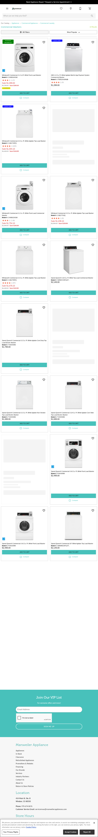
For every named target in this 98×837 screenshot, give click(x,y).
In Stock (19, 754)
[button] (7, 8)
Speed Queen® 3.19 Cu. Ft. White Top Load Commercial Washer (72, 278)
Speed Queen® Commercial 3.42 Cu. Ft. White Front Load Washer (72, 471)
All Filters (26, 32)
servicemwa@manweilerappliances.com (51, 809)
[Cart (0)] (90, 8)
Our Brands (20, 770)
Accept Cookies (70, 832)
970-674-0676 (27, 806)
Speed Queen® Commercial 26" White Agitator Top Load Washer (72, 543)
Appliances (15, 23)
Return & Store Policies (25, 786)
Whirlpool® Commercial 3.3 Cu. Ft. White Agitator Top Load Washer (24, 141)
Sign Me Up (49, 727)
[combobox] (73, 32)
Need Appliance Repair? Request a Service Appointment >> (49, 2)
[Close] (94, 822)
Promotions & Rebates (24, 764)
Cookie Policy (31, 827)
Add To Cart (24, 93)
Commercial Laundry (47, 23)
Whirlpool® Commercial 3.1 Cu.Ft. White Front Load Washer (21, 75)
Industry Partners (22, 777)
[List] (61, 8)
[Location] (71, 8)
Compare (26, 98)
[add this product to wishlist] (44, 42)
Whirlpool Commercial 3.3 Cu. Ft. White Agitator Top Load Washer (72, 213)
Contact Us (20, 780)
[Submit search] (92, 16)
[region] (49, 828)
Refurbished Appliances (25, 760)
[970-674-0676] (80, 8)
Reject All (87, 832)
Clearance (20, 757)
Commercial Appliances (30, 23)
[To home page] (17, 8)
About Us (19, 783)
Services (19, 773)
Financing (19, 767)
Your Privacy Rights (10, 832)
